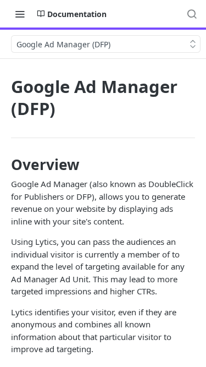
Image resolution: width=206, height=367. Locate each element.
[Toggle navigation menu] (20, 14)
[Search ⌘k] (192, 14)
